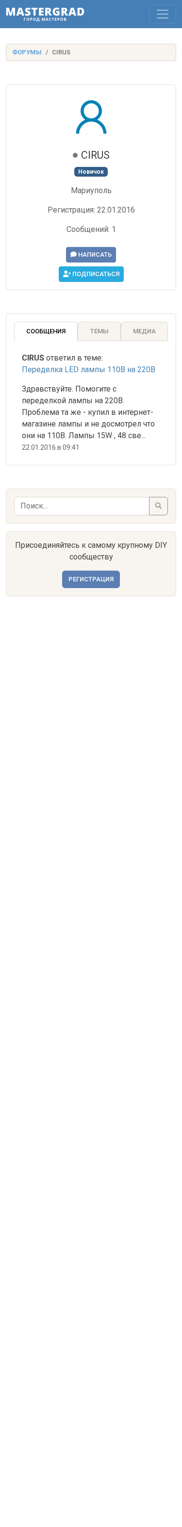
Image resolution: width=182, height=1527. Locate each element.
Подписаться (95, 274)
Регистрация (91, 579)
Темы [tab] (99, 331)
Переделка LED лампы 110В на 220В (88, 369)
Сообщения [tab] (46, 331)
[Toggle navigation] (162, 14)
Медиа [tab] (144, 331)
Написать (94, 254)
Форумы (27, 52)
